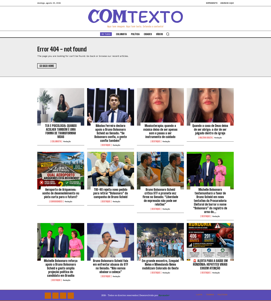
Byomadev (164, 295)
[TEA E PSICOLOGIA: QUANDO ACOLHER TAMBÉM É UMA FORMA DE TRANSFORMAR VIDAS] (60, 107)
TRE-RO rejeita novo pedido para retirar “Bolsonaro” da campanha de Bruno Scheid (110, 193)
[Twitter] (63, 296)
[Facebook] (48, 296)
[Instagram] (55, 296)
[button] (167, 34)
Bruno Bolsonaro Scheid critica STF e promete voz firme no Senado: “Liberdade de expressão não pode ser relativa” (160, 197)
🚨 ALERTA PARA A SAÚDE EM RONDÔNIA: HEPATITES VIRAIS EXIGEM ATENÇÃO (210, 264)
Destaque (106, 145)
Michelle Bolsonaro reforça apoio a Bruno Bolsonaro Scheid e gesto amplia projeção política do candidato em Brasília (60, 268)
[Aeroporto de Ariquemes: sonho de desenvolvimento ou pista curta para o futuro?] (60, 170)
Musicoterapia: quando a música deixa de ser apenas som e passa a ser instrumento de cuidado (160, 131)
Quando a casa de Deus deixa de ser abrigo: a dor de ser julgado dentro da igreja (210, 129)
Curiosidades (56, 201)
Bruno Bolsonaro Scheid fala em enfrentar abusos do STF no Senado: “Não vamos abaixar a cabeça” (110, 266)
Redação (67, 141)
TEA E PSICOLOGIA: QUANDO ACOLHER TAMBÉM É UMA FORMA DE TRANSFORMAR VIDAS (61, 131)
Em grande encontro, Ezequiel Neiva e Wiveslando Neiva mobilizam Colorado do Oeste (160, 264)
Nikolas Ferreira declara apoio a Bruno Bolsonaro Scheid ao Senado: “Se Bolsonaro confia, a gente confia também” (110, 133)
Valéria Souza (205, 137)
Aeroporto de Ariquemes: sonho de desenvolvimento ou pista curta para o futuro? (60, 193)
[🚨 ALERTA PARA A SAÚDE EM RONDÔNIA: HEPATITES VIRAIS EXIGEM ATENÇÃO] (210, 242)
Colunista (56, 141)
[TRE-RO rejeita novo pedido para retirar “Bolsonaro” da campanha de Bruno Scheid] (110, 170)
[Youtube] (71, 296)
